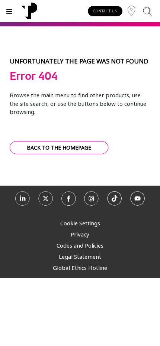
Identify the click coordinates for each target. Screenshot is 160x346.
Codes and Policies (80, 245)
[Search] (147, 11)
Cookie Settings (80, 223)
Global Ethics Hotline (80, 267)
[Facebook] (68, 199)
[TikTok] (114, 199)
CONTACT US (105, 11)
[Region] (131, 11)
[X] (45, 199)
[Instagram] (91, 199)
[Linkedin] (22, 199)
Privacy (80, 234)
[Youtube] (137, 199)
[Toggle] (9, 11)
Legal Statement (80, 256)
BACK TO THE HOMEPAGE (59, 147)
